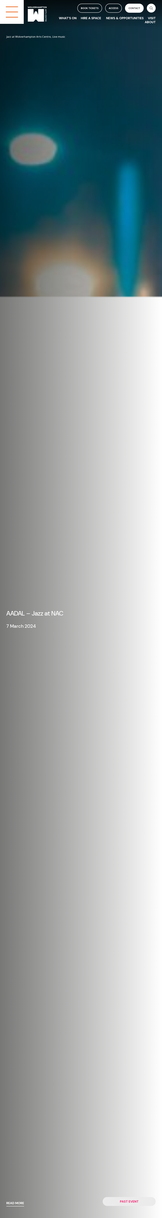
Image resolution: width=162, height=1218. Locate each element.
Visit (152, 18)
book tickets (90, 8)
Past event (129, 1201)
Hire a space (91, 18)
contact (134, 8)
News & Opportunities (125, 18)
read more (15, 1203)
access (113, 8)
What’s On (68, 18)
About (150, 22)
